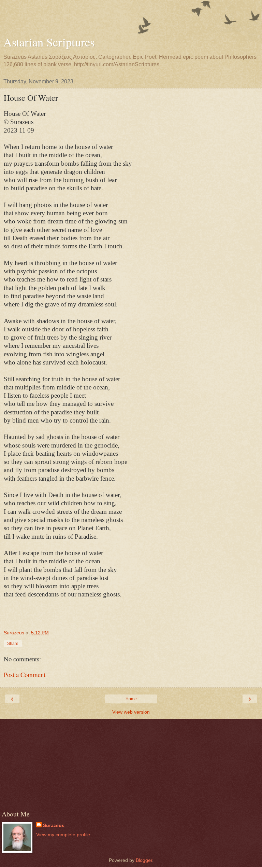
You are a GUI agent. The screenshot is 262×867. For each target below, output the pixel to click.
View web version (131, 712)
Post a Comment (24, 674)
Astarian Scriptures (48, 42)
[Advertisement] (131, 18)
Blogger (144, 860)
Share (12, 643)
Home (131, 699)
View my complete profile (63, 834)
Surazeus (53, 825)
